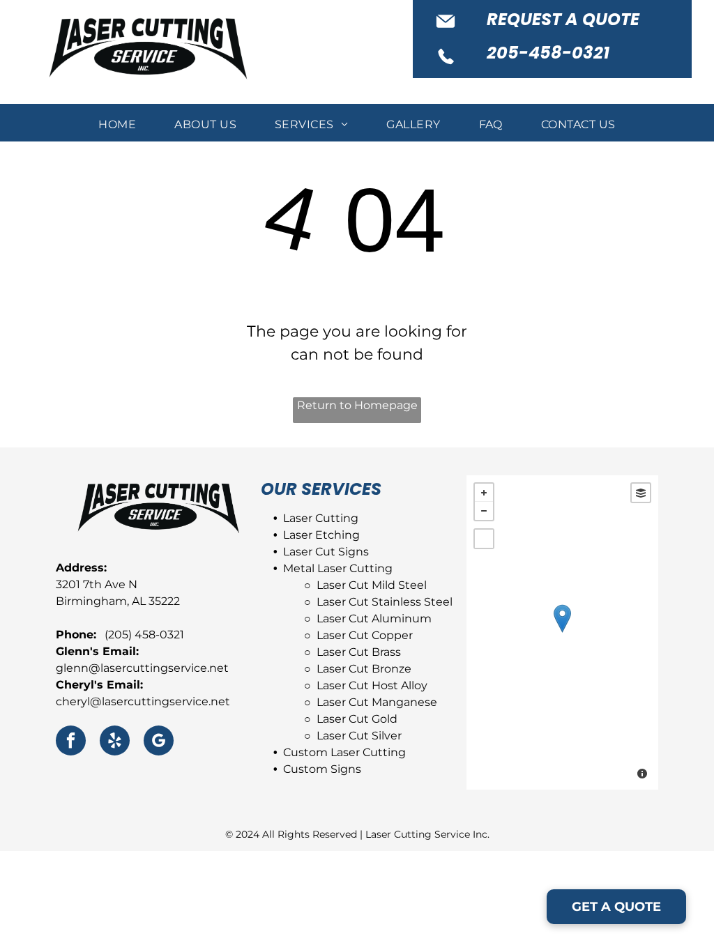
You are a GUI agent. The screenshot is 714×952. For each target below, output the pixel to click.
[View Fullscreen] (484, 539)
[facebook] (71, 742)
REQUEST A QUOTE (563, 19)
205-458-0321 (548, 52)
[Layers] (641, 493)
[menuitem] (119, 124)
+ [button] (484, 493)
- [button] (484, 511)
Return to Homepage (357, 405)
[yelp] (115, 742)
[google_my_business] (159, 742)
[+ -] (562, 632)
